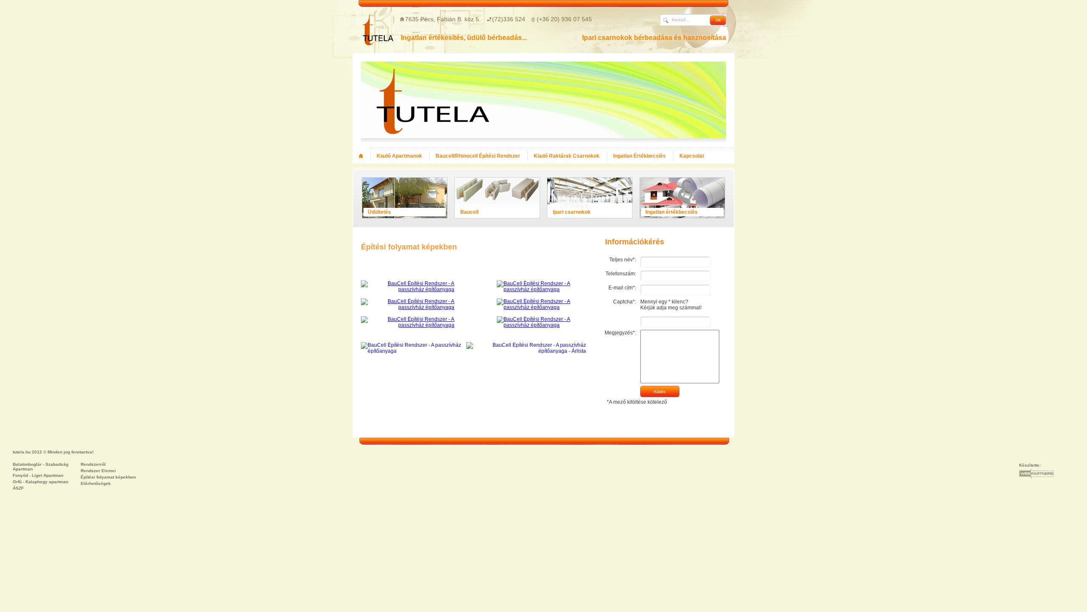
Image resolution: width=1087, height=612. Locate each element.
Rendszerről (93, 464)
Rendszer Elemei (98, 470)
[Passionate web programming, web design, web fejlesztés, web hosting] (1036, 473)
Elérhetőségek (96, 483)
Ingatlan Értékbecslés (639, 156)
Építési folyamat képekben (108, 477)
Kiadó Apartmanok (399, 156)
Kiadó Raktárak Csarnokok (567, 156)
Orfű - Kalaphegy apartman (40, 481)
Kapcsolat (691, 156)
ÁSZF (18, 488)
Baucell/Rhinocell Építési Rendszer (478, 156)
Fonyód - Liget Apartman (38, 475)
